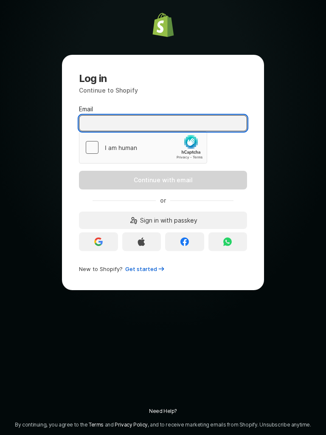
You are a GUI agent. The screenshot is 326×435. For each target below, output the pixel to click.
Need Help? (163, 411)
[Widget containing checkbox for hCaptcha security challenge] (143, 147)
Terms (96, 424)
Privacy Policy (131, 424)
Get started (141, 269)
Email (86, 109)
